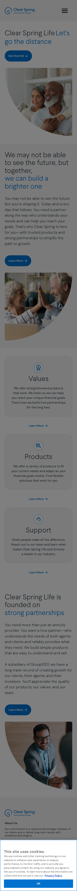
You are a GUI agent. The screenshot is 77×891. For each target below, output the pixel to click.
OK (38, 883)
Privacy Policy (53, 875)
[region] (38, 865)
